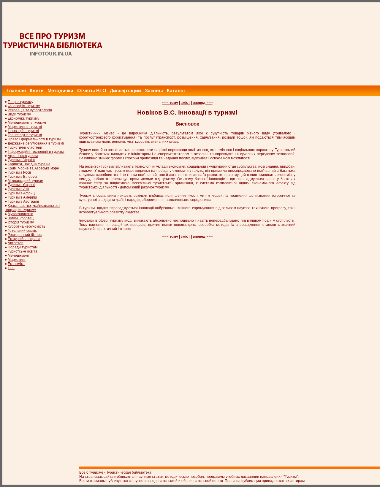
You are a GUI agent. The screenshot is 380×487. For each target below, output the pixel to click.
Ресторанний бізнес (25, 235)
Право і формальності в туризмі (34, 139)
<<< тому (170, 103)
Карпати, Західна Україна (29, 164)
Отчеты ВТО (91, 90)
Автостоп (15, 243)
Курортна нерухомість (26, 226)
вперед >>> (203, 103)
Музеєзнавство (20, 214)
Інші (11, 268)
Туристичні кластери (25, 147)
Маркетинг (17, 260)
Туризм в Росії (19, 172)
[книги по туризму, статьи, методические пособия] (52, 56)
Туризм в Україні (21, 160)
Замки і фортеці (21, 218)
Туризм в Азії (18, 189)
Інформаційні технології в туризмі (36, 152)
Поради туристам (22, 247)
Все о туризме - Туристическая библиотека (115, 472)
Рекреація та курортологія (30, 110)
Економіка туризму (23, 118)
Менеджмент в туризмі (27, 122)
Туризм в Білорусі (22, 177)
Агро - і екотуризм (23, 156)
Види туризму (19, 114)
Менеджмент (19, 255)
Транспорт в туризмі (25, 135)
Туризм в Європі (21, 185)
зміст (185, 103)
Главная (16, 90)
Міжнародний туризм (25, 181)
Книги (37, 90)
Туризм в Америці (22, 197)
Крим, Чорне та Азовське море (33, 168)
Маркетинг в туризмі (25, 127)
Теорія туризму (20, 102)
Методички (60, 90)
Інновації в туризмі (23, 131)
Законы (154, 90)
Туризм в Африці (22, 193)
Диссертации (125, 90)
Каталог (176, 90)
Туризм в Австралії (23, 201)
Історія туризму (21, 222)
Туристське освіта (22, 251)
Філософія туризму (24, 106)
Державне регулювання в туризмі (36, 143)
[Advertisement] (274, 43)
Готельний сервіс (22, 231)
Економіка (16, 264)
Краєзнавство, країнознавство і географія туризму (32, 208)
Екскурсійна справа (24, 239)
